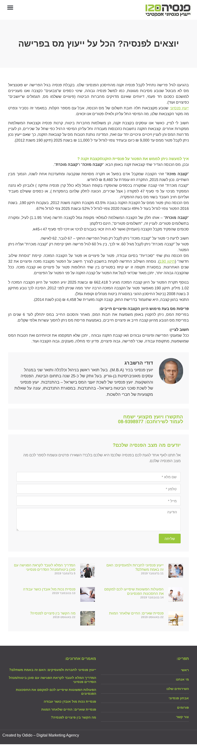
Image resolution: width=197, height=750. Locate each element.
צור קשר (182, 717)
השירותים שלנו (177, 689)
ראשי (185, 670)
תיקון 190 (167, 261)
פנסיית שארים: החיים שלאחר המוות (136, 613)
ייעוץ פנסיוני (179, 108)
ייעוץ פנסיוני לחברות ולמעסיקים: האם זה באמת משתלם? (52, 670)
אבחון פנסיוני (179, 698)
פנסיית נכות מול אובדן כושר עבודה (49, 589)
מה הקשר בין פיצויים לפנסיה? (52, 613)
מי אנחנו (182, 679)
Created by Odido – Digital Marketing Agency (40, 735)
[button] (10, 7)
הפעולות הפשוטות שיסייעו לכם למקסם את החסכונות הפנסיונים (134, 591)
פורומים (183, 707)
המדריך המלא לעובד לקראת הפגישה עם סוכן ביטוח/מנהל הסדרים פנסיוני (44, 567)
